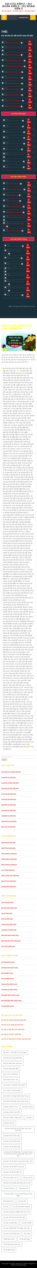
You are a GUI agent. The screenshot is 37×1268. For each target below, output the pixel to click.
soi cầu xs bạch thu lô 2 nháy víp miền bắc (16, 1039)
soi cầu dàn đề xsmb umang (20, 721)
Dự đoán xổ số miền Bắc (11, 1147)
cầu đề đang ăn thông (20, 383)
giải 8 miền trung (15, 258)
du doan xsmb (27, 1107)
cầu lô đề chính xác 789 (19, 387)
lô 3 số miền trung (15, 295)
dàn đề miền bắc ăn (13, 522)
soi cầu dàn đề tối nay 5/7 (19, 702)
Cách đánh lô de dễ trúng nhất (14, 1085)
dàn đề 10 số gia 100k (14, 496)
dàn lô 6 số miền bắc (15, 121)
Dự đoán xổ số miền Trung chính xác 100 (17, 1161)
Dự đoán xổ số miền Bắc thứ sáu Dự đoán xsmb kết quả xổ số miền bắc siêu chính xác (18, 1154)
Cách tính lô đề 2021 (10, 1074)
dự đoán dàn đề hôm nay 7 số (16, 532)
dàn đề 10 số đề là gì (20, 484)
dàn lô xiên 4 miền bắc (15, 143)
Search (4, 759)
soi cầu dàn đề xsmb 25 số (20, 706)
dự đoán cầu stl (8, 1123)
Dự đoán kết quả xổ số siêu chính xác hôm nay (18, 1129)
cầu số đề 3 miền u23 (16, 406)
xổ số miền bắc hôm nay (12, 1244)
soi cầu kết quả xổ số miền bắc (14, 1217)
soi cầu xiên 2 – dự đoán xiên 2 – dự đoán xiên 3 (18, 6)
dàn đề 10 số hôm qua (19, 510)
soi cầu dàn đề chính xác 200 (17, 673)
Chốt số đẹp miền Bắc (10, 1069)
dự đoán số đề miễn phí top (16, 581)
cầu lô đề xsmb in (19, 402)
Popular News (23, 17)
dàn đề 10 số (11, 442)
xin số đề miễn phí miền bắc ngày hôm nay (18, 744)
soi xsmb (27, 1234)
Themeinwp (22, 1265)
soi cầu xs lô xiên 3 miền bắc (11, 1034)
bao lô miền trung (15, 264)
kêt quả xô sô (28, 1177)
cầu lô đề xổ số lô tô (19, 399)
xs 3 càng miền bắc (14, 149)
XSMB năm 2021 (9, 1239)
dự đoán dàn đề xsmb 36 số (17, 548)
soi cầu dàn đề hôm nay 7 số (17, 685)
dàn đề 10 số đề (16, 482)
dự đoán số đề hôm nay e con (18, 569)
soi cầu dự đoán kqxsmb (21, 1206)
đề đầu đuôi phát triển (15, 621)
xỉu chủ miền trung (15, 246)
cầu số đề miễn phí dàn (15, 435)
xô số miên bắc (24, 1239)
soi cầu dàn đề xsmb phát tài (16, 716)
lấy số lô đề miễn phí (14, 628)
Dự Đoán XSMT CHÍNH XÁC (12, 1117)
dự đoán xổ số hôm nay (11, 1141)
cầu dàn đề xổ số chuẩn (16, 378)
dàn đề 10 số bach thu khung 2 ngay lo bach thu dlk (17, 448)
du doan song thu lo (10, 1107)
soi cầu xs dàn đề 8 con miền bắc (12, 1029)
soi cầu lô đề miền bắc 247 (19, 723)
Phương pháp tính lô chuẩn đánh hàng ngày (18, 1195)
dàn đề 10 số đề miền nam (16, 491)
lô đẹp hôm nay (9, 1188)
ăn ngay (28, 289)
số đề (27, 636)
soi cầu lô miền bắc (10, 1223)
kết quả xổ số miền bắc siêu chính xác (16, 1183)
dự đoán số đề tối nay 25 (20, 607)
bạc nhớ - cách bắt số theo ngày (14, 1052)
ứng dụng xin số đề (21, 737)
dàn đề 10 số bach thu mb (15, 451)
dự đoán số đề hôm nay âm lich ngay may (17, 562)
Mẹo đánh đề (23, 1188)
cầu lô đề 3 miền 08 (15, 385)
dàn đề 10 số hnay (16, 498)
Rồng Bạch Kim (8, 1201)
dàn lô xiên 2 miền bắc (15, 132)
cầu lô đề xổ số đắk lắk (14, 397)
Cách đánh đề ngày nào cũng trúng (15, 1101)
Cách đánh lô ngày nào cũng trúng (15, 1096)
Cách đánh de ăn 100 (10, 1080)
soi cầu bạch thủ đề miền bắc (17, 654)
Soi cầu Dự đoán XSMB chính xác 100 (16, 1212)
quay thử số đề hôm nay (15, 636)
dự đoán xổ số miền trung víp (13, 1167)
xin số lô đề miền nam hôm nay (18, 747)
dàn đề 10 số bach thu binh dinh (18, 444)
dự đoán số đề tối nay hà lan (19, 617)
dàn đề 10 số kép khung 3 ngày (19, 515)
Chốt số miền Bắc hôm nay (12, 1063)
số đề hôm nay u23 (24, 647)
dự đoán (29, 1117)
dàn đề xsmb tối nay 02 (20, 524)
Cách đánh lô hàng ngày (12, 1090)
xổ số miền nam (9, 1250)
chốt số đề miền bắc (14, 439)
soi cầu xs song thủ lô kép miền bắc (13, 1020)
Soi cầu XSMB (26, 1223)
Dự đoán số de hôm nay (11, 1136)
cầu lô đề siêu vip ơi (17, 392)
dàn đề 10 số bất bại (21, 461)
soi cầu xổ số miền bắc (11, 1234)
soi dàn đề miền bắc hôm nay (17, 735)
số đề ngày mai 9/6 (23, 650)
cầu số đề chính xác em (16, 416)
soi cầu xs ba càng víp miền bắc (12, 1025)
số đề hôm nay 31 (19, 643)
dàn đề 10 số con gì (14, 472)
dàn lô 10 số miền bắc (15, 161)
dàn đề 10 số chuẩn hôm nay (16, 468)
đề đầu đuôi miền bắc (15, 167)
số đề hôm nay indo (21, 645)
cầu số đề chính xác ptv (21, 420)
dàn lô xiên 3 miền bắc (15, 138)
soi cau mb (22, 1201)
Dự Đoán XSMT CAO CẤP (11, 1112)
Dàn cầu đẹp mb (18, 368)
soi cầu (5, 1206)
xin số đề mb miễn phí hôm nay (19, 742)
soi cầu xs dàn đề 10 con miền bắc (16, 327)
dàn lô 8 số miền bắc (15, 126)
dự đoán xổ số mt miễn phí (12, 1172)
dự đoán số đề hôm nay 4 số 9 (18, 560)
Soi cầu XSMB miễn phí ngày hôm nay (16, 1228)
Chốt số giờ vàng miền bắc (12, 1058)
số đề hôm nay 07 (20, 640)
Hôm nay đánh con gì (10, 1177)
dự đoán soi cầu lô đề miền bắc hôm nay (18, 619)
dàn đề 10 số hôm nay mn (14, 503)
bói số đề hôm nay (15, 373)
